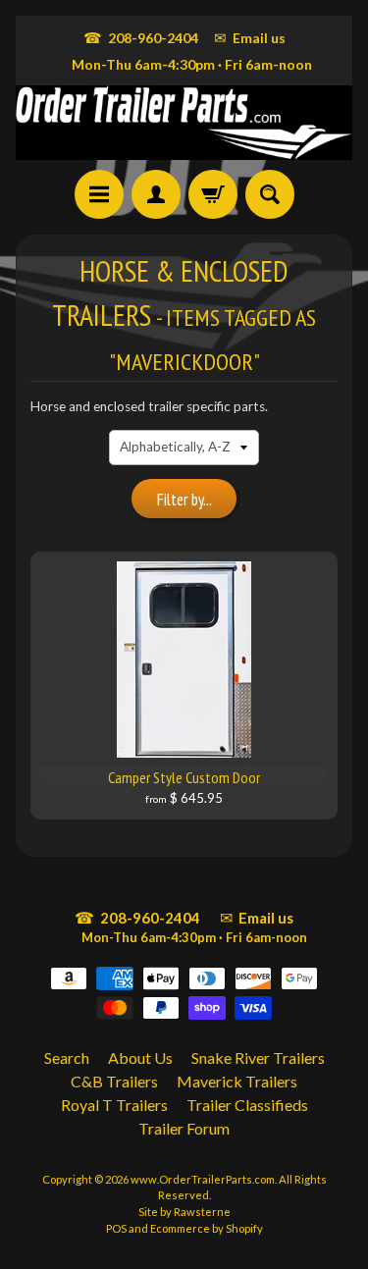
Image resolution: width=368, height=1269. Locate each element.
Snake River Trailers (258, 1057)
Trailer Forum (184, 1128)
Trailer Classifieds (247, 1104)
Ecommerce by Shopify (206, 1228)
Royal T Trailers (114, 1104)
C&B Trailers (114, 1081)
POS (116, 1228)
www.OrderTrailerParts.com (203, 1179)
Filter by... (184, 499)
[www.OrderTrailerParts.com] (184, 122)
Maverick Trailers (237, 1081)
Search (66, 1057)
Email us (250, 37)
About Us (140, 1057)
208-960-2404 (140, 37)
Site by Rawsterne (184, 1211)
